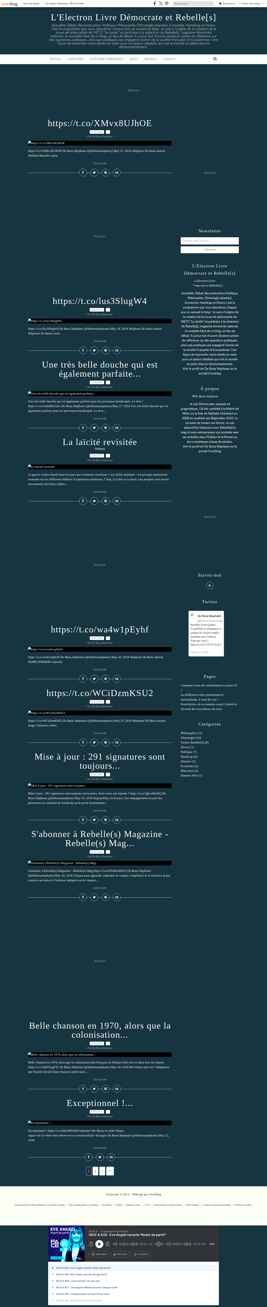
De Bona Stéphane (216, 368)
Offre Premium (192, 1205)
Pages (134, 59)
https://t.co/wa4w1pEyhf (100, 629)
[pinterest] (166, 3)
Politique (100, 449)
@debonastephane (210, 620)
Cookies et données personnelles (217, 1205)
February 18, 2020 (200, 652)
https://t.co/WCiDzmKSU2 (99, 693)
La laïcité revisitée (100, 442)
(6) (189, 756)
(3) (188, 761)
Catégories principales (106, 59)
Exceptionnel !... (100, 1103)
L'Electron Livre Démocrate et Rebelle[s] (133, 17)
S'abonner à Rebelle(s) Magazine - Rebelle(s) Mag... (100, 838)
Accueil (55, 59)
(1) (191, 775)
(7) (187, 747)
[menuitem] (55, 59)
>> (110, 1171)
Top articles (107, 1205)
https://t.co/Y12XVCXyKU (206, 644)
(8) (195, 742)
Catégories (75, 59)
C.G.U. (148, 1205)
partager (122, 1254)
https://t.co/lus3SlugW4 (100, 301)
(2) (189, 766)
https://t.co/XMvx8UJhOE (100, 123)
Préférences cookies (243, 1205)
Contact (169, 59)
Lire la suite (99, 163)
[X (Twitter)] (160, 3)
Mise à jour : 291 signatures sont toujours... (100, 761)
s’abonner (101, 1254)
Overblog (155, 1194)
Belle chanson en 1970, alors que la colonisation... (100, 1030)
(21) (191, 733)
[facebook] (154, 3)
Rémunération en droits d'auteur (168, 1205)
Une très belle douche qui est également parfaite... (100, 369)
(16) (191, 738)
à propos (143, 1254)
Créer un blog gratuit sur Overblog (83, 1205)
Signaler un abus (133, 1205)
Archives (150, 59)
